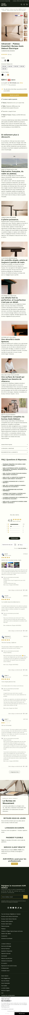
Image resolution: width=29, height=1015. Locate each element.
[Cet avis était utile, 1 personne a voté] (23, 766)
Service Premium (5, 948)
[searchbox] (8, 545)
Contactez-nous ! (5, 970)
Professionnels (5, 968)
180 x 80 (22, 66)
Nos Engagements (5, 978)
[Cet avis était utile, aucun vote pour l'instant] (23, 590)
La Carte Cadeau (5, 988)
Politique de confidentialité (8, 995)
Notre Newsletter (5, 983)
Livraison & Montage (7, 448)
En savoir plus (13, 735)
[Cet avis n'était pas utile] (26, 670)
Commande (4, 956)
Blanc (2, 60)
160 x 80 (16, 66)
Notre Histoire (4, 975)
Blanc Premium (5, 75)
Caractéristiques (6, 444)
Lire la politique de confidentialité (7, 1009)
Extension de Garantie (6, 960)
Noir (8, 60)
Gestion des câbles (6, 933)
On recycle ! (4, 963)
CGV (2, 993)
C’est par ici (14, 863)
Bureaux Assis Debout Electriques (9, 916)
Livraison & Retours (6, 943)
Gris (5, 60)
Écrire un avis (14, 538)
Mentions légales (5, 990)
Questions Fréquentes (6, 951)
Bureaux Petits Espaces (7, 921)
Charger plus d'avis (14, 772)
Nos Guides (4, 985)
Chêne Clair (8, 75)
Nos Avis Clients (5, 980)
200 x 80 (4, 68)
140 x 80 (10, 66)
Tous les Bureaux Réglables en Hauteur (11, 914)
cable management (13, 426)
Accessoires (4, 936)
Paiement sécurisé (5, 953)
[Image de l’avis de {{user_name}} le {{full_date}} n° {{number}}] (4, 565)
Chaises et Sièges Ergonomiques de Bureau (12, 931)
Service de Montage (6, 946)
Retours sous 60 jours (6, 958)
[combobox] (21, 548)
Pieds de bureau (5, 926)
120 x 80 (4, 66)
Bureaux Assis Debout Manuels (9, 919)
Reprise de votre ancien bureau (9, 965)
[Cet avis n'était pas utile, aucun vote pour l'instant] (26, 590)
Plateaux (3, 928)
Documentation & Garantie (9, 452)
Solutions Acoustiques (6, 938)
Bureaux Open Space (6, 923)
